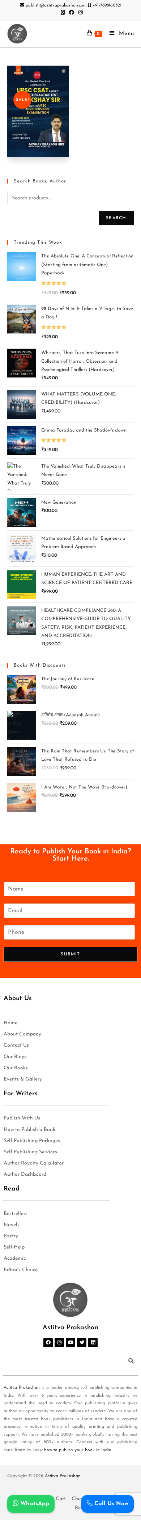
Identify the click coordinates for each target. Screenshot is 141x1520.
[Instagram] (59, 1342)
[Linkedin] (93, 1342)
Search (116, 218)
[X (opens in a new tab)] (63, 13)
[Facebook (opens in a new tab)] (71, 13)
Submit (70, 954)
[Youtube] (70, 1342)
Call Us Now (110, 1504)
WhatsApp (33, 1504)
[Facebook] (48, 1342)
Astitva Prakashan (22, 1388)
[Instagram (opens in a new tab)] (79, 13)
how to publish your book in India (77, 1450)
